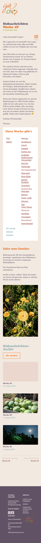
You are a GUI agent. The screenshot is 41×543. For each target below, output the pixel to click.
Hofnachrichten (13, 501)
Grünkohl (25, 185)
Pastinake (25, 166)
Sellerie (9, 231)
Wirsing (24, 201)
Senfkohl (25, 213)
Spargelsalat (27, 223)
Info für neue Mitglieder (27, 500)
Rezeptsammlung (14, 505)
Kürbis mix (26, 151)
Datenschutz (27, 509)
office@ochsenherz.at (16, 532)
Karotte (24, 163)
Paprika (9, 234)
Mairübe (25, 191)
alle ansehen (12, 355)
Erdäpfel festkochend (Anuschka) (26, 157)
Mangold (25, 173)
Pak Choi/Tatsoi (26, 205)
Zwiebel (24, 148)
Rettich (24, 194)
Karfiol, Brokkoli (25, 181)
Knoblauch (26, 141)
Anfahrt (25, 504)
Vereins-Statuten (26, 512)
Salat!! (9, 141)
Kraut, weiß (26, 197)
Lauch (24, 145)
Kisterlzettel (12, 503)
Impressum (27, 507)
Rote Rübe (26, 176)
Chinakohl (26, 216)
